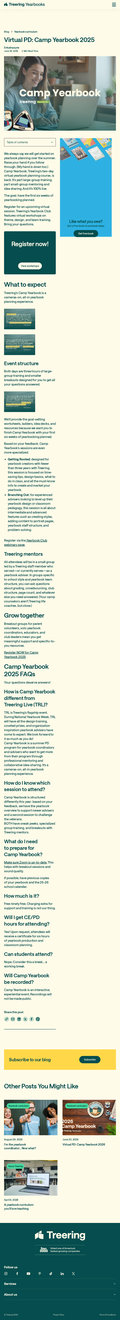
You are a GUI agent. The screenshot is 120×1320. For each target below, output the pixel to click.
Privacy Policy (58, 1315)
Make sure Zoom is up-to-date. (25, 862)
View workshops (30, 265)
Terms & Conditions (107, 1315)
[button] (112, 4)
